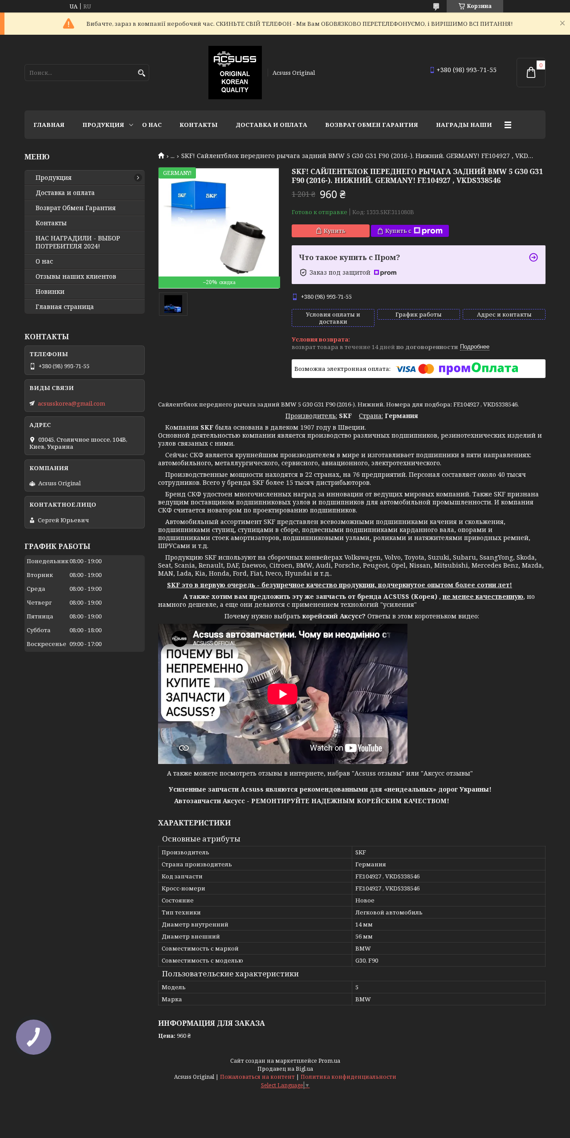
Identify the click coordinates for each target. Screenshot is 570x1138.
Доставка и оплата (271, 125)
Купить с (398, 231)
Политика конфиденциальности (348, 1077)
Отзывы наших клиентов (76, 276)
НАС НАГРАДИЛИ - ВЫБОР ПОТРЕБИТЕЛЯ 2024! (78, 242)
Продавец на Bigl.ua (285, 1069)
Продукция (103, 125)
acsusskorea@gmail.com (71, 403)
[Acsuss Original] (235, 72)
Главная (49, 125)
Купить (335, 231)
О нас (152, 125)
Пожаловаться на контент (257, 1077)
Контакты (198, 125)
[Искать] (141, 73)
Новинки (50, 292)
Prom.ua (329, 1061)
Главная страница (65, 307)
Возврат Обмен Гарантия (371, 125)
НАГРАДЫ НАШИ (464, 125)
